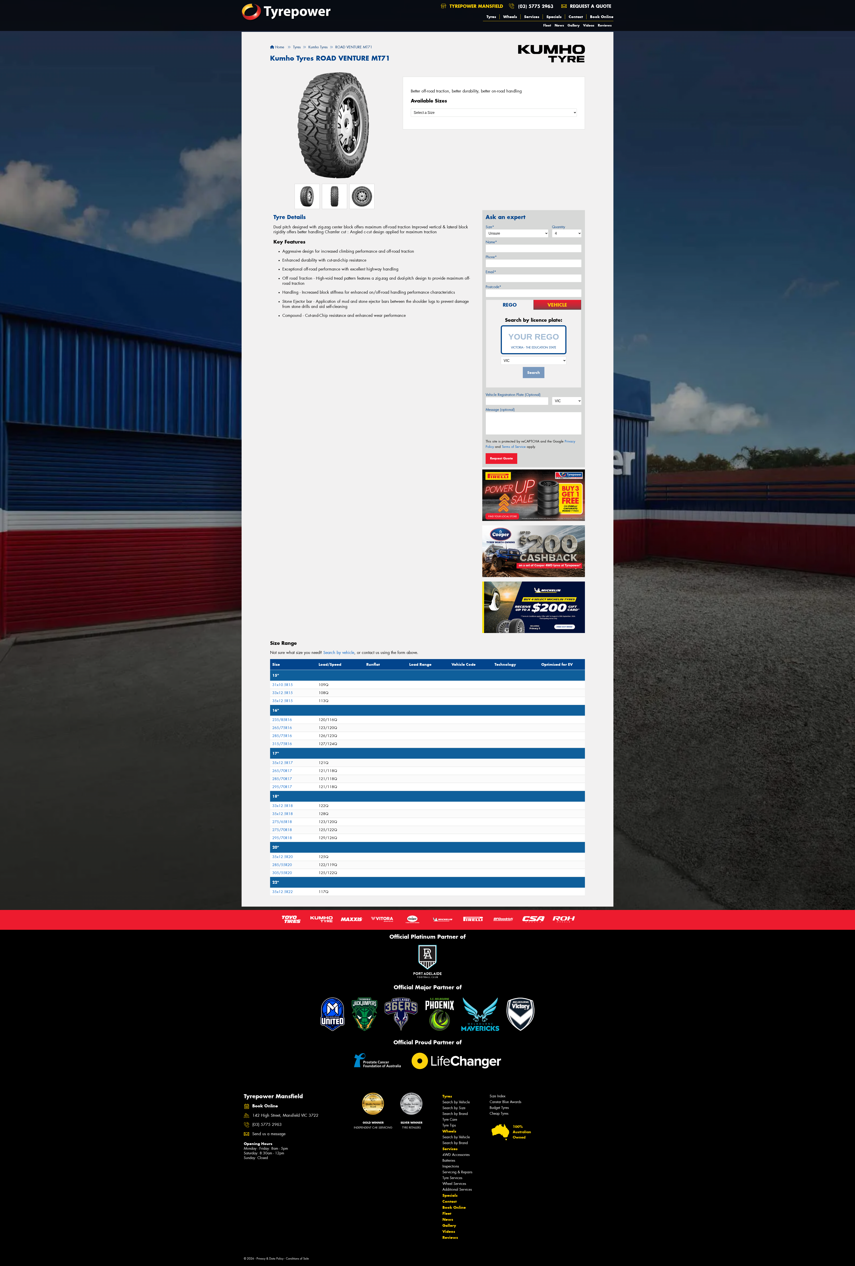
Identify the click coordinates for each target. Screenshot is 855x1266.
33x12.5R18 (282, 805)
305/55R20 (282, 873)
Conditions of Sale (297, 1258)
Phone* (491, 257)
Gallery (574, 25)
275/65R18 (282, 821)
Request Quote (501, 458)
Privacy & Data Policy (269, 1258)
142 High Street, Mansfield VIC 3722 (285, 1115)
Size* (490, 227)
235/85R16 (282, 719)
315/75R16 (282, 744)
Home (279, 47)
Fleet (547, 25)
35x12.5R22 (282, 891)
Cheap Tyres (499, 1113)
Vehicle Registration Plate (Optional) (513, 394)
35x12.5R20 (282, 856)
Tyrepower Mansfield (475, 6)
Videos (588, 25)
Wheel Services (454, 1183)
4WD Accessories (456, 1154)
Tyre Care (449, 1119)
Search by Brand (455, 1113)
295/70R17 (282, 787)
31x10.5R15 (282, 684)
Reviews (605, 25)
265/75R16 (282, 727)
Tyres (491, 16)
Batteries (448, 1160)
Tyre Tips (449, 1125)
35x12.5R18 (282, 813)
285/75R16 (282, 735)
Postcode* (493, 287)
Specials (554, 16)
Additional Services (457, 1189)
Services (531, 16)
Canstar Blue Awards (505, 1102)
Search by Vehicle (456, 1102)
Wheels (510, 16)
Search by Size (453, 1108)
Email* (491, 272)
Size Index (497, 1096)
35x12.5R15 (282, 701)
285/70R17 (282, 778)
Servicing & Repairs (457, 1172)
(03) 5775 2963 (535, 6)
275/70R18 (282, 830)
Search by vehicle (338, 652)
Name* (491, 242)
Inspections (450, 1166)
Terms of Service (514, 447)
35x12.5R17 (282, 762)
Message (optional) (500, 409)
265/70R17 (282, 770)
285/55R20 (282, 864)
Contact (576, 16)
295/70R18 (282, 838)
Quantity (558, 227)
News (559, 25)
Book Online (601, 16)
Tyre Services (452, 1178)
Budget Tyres (499, 1107)
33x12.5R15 (282, 692)
